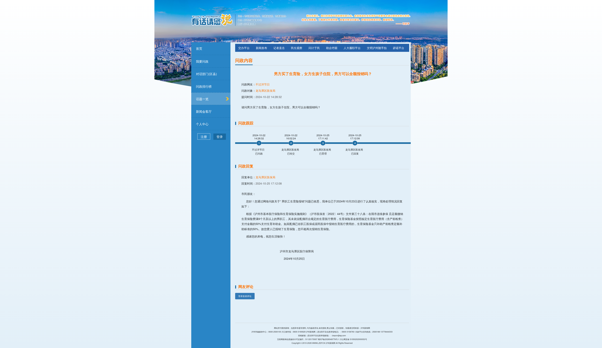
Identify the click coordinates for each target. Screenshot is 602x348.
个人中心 (202, 124)
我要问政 (202, 61)
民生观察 (296, 48)
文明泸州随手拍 (377, 48)
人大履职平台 (352, 48)
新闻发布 (261, 48)
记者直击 (279, 48)
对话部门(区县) (206, 74)
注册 (204, 136)
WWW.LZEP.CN (318, 343)
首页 (199, 48)
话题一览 (202, 99)
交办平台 (244, 48)
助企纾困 (331, 48)
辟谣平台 (398, 48)
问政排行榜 (204, 86)
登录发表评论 (244, 296)
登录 (220, 136)
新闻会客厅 (204, 111)
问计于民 (314, 48)
